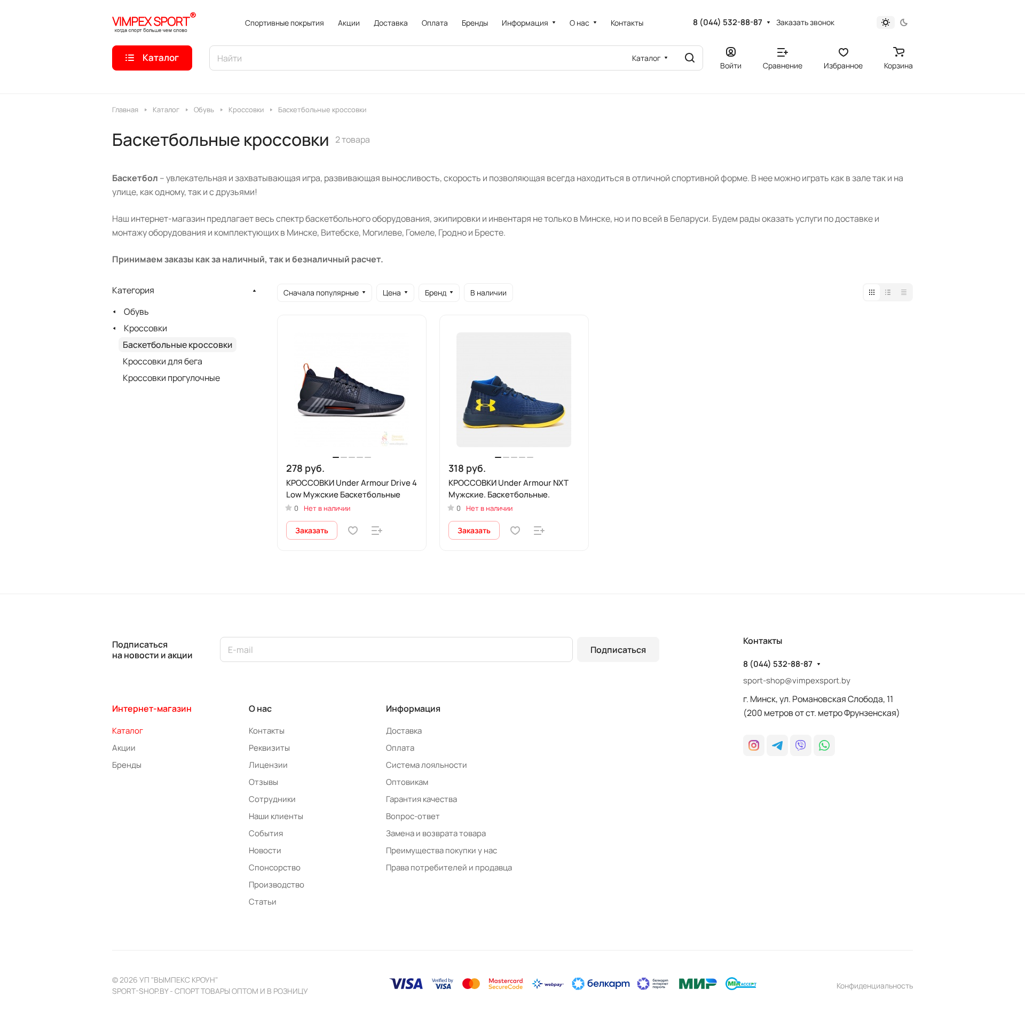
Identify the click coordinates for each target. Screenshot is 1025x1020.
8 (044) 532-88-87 (727, 22)
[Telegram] (777, 745)
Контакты (267, 730)
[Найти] (689, 58)
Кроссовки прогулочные (171, 378)
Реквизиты (269, 747)
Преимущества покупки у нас (441, 850)
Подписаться (618, 650)
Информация (413, 708)
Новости (265, 850)
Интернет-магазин (152, 708)
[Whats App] (824, 745)
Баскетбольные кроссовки (177, 345)
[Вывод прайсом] (904, 292)
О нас (260, 708)
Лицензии (268, 764)
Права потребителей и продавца (449, 867)
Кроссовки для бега (162, 361)
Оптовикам (407, 782)
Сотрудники (272, 799)
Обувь (136, 311)
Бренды (126, 764)
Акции (124, 747)
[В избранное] (353, 530)
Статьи (263, 901)
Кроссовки (145, 328)
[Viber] (800, 745)
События (266, 833)
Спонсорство (275, 867)
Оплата (400, 747)
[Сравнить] (377, 530)
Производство (276, 884)
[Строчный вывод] (888, 292)
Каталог (127, 730)
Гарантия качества (421, 799)
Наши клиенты (276, 816)
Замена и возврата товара (436, 833)
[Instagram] (753, 745)
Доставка (404, 730)
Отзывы (263, 782)
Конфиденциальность (875, 985)
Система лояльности (426, 764)
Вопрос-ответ (413, 816)
